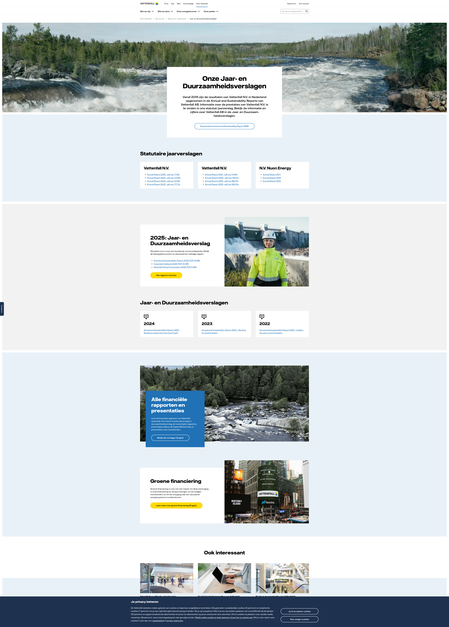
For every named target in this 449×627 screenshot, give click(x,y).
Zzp (172, 4)
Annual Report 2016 (272, 178)
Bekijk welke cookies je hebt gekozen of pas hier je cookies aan (224, 617)
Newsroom (291, 4)
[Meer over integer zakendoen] (166, 578)
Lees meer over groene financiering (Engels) (176, 505)
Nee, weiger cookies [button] (299, 619)
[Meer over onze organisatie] (282, 578)
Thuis (166, 4)
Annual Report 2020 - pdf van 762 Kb (222, 178)
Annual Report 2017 (272, 174)
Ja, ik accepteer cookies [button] (299, 611)
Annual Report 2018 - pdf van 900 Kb (222, 184)
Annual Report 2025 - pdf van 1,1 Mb (163, 174)
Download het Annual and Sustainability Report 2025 (224, 126)
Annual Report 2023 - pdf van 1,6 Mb (163, 181)
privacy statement (175, 621)
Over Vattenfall (202, 4)
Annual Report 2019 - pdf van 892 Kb (221, 181)
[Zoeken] (306, 11)
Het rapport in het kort (166, 275)
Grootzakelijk (188, 4)
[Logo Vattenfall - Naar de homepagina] (149, 3)
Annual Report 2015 (272, 181)
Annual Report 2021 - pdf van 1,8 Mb (221, 174)
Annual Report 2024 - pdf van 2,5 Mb (163, 178)
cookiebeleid (158, 621)
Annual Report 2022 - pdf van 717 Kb (163, 184)
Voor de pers (304, 4)
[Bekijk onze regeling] (224, 578)
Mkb (178, 4)
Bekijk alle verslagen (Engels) (170, 438)
